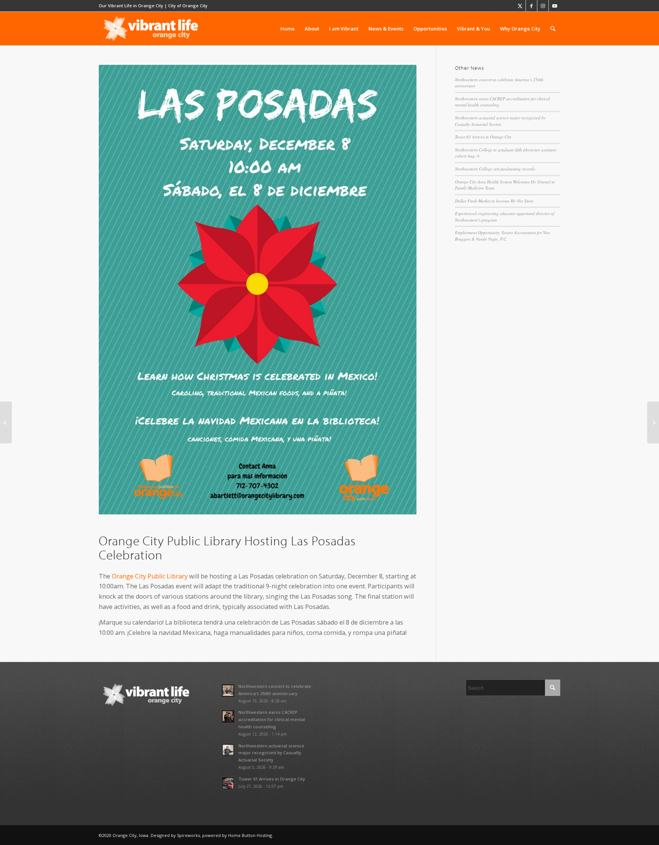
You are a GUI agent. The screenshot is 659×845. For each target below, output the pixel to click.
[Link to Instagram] (542, 5)
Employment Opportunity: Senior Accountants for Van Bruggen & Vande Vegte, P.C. (502, 236)
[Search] (552, 28)
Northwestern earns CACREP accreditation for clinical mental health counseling (271, 719)
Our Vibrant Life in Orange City (131, 5)
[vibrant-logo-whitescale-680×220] (151, 28)
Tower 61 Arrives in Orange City (483, 137)
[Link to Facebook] (531, 5)
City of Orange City (187, 5)
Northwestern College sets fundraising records (495, 169)
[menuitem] (287, 28)
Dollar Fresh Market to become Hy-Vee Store (494, 201)
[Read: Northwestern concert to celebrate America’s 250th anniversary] (228, 690)
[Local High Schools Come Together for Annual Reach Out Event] (653, 422)
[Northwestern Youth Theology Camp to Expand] (6, 422)
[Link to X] (520, 5)
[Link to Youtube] (554, 5)
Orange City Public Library (150, 576)
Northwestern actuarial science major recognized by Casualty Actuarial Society (500, 121)
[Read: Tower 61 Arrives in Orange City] (228, 783)
